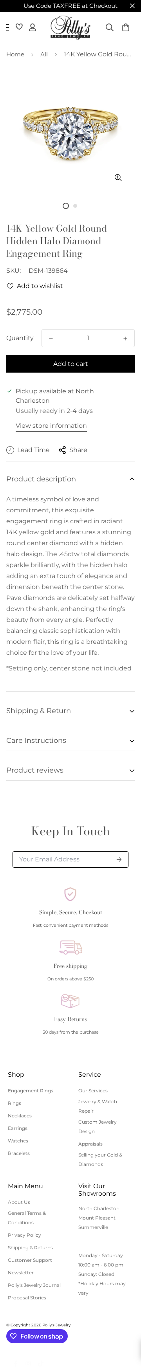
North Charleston (98, 1208)
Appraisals (90, 1144)
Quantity (20, 338)
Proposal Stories (27, 1298)
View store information (51, 425)
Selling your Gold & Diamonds (100, 1159)
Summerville (93, 1227)
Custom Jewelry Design (97, 1126)
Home (15, 54)
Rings (14, 1103)
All (44, 54)
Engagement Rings (30, 1091)
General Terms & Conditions (27, 1217)
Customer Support (30, 1260)
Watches (18, 1141)
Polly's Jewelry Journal (34, 1285)
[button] (126, 27)
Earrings (17, 1128)
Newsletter (21, 1273)
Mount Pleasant (97, 1218)
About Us (19, 1202)
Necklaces (20, 1116)
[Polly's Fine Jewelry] (70, 27)
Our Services (93, 1091)
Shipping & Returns (30, 1247)
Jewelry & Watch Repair (97, 1106)
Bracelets (19, 1153)
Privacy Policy (24, 1235)
